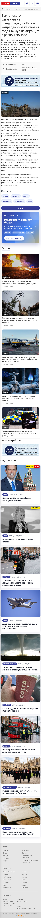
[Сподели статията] (27, 3)
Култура (24, 880)
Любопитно (7, 877)
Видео (5, 853)
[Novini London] (11, 3)
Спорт (24, 885)
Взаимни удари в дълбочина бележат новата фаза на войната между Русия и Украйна (19, 320)
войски (25, 196)
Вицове (5, 861)
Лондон (6, 577)
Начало (5, 850)
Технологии (7, 888)
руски (30, 201)
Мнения (24, 877)
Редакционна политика (27, 857)
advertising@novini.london (26, 908)
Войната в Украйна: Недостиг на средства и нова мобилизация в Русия (19, 282)
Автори (5, 856)
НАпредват (7, 201)
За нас (24, 853)
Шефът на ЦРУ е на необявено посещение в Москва (16, 499)
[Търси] (32, 3)
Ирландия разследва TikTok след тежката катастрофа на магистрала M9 (19, 432)
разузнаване (19, 201)
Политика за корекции (30, 860)
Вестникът (26, 863)
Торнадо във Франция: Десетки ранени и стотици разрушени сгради (20, 668)
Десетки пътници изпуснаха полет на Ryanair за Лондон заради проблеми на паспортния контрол (19, 359)
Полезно (6, 705)
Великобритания (9, 664)
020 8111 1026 (22, 901)
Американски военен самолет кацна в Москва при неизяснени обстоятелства (19, 626)
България (25, 872)
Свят (5, 494)
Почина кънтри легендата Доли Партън (17, 540)
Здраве (24, 882)
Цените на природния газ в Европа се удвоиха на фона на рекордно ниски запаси (18, 398)
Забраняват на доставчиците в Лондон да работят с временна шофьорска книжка (17, 582)
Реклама (6, 858)
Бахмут (5, 196)
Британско (15, 196)
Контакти (25, 850)
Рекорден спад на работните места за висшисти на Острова (19, 792)
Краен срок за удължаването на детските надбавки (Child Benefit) (18, 833)
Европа (8, 9)
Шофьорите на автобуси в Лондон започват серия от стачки (18, 750)
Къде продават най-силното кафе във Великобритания (20, 709)
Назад (20, 208)
